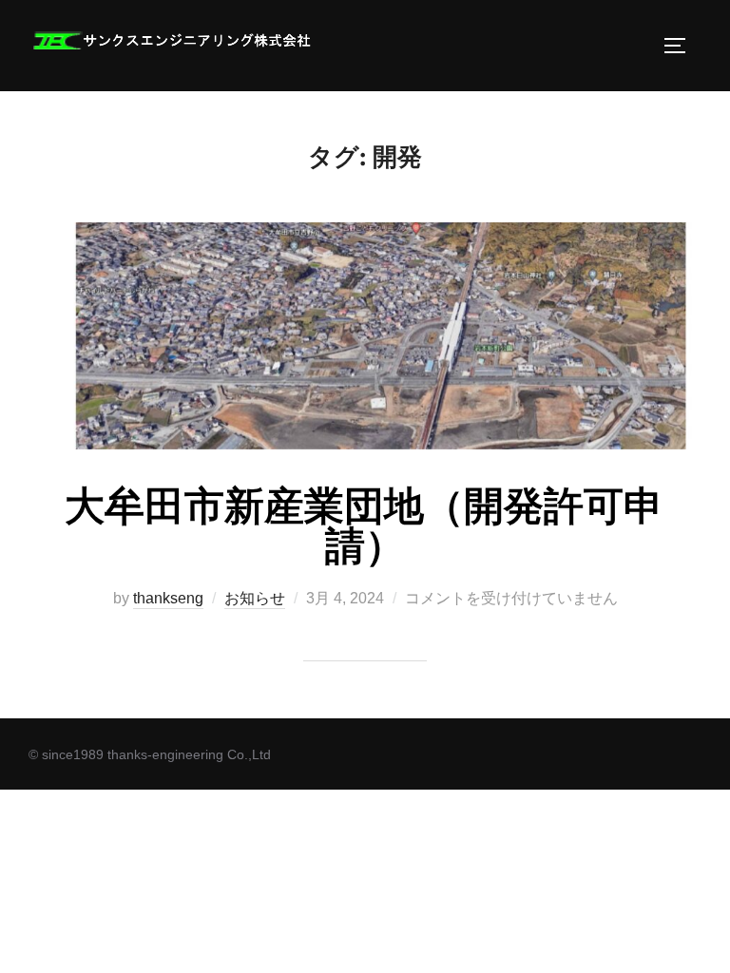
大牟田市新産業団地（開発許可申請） (364, 526)
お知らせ (254, 598)
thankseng (168, 598)
